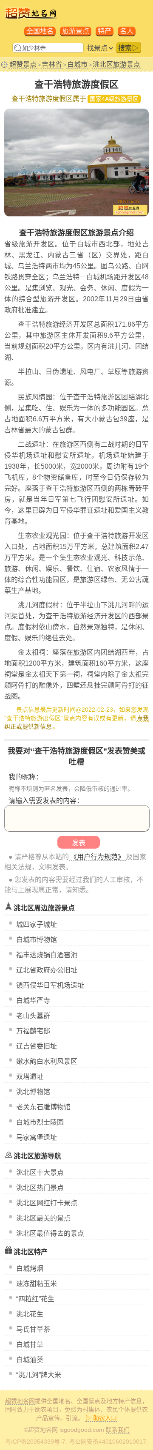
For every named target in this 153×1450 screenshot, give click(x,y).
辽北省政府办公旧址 (46, 970)
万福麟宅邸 (33, 1031)
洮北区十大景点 (40, 1172)
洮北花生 (29, 1314)
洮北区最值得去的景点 (50, 1233)
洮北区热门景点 (40, 1187)
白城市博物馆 (36, 939)
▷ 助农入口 (101, 1418)
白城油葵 (29, 1359)
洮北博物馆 (33, 1091)
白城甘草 (29, 1344)
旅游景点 (75, 31)
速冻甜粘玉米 (36, 1283)
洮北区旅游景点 (116, 64)
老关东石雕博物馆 (43, 1107)
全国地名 (40, 31)
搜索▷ (128, 48)
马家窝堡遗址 (36, 1137)
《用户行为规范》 (97, 856)
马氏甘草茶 (33, 1329)
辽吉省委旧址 (36, 1046)
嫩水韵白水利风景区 (46, 1061)
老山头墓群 (33, 1015)
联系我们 (118, 1429)
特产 (104, 31)
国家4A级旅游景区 (114, 99)
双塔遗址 (29, 1076)
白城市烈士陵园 (40, 1122)
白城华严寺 (33, 1000)
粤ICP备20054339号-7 (35, 1441)
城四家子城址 (36, 924)
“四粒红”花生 (35, 1299)
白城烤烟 (29, 1268)
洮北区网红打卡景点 (46, 1203)
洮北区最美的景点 (43, 1218)
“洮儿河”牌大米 (38, 1375)
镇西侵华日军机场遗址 (50, 985)
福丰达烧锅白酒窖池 (46, 954)
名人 (126, 31)
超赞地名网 (20, 1401)
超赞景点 (23, 64)
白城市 (77, 64)
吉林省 (52, 64)
